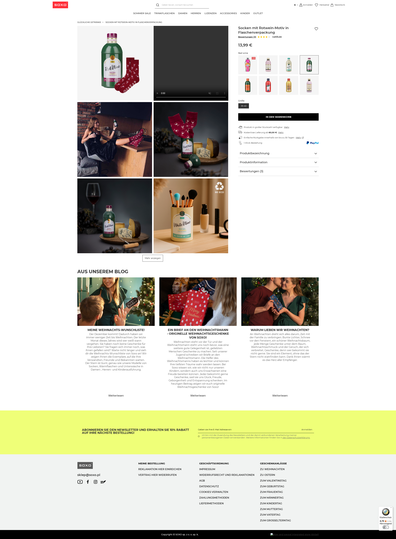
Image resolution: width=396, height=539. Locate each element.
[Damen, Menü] (189, 13)
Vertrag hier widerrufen (157, 474)
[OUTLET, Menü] (264, 13)
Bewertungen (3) (247, 37)
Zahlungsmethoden (214, 497)
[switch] (386, 527)
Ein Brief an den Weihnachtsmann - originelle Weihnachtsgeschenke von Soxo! (198, 333)
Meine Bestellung (151, 463)
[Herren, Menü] (203, 13)
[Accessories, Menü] (238, 13)
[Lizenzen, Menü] (218, 13)
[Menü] (391, 508)
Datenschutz (209, 486)
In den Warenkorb (278, 116)
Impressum (207, 469)
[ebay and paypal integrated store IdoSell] (295, 534)
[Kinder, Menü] (251, 13)
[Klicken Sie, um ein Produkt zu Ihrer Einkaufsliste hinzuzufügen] (316, 29)
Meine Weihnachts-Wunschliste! (116, 330)
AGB (202, 480)
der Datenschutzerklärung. (296, 437)
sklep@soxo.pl (88, 475)
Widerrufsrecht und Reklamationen (226, 474)
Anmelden (306, 429)
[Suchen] (158, 5)
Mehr (286, 127)
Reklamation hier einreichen (159, 469)
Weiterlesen (116, 395)
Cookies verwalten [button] (213, 492)
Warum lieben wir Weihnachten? (280, 330)
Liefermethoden (211, 503)
